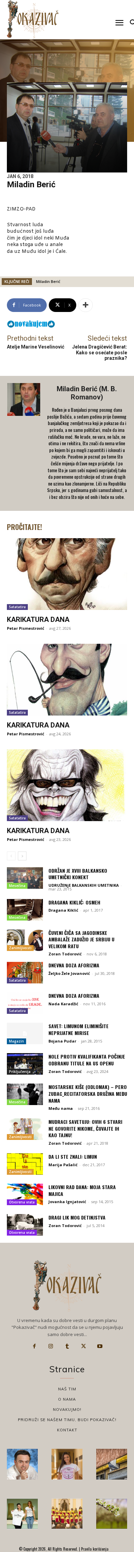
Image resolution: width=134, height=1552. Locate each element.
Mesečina (17, 885)
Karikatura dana (38, 619)
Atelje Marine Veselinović (35, 347)
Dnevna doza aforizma (73, 965)
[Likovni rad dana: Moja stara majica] (25, 1194)
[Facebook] (34, 1346)
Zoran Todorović (65, 953)
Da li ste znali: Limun (72, 1156)
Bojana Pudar (62, 1041)
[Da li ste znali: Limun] (25, 1164)
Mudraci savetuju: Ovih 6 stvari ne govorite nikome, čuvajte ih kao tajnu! (85, 1128)
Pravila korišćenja (94, 1549)
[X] (83, 1346)
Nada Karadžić (63, 1003)
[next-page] (22, 856)
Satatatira (17, 606)
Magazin (16, 1041)
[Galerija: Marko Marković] (111, 1513)
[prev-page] (11, 856)
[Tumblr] (67, 1346)
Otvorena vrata (22, 1202)
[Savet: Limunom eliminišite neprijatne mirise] (25, 1033)
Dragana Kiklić (63, 910)
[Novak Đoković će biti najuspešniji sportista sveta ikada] (22, 1464)
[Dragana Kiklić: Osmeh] (25, 910)
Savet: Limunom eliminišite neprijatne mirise (78, 1029)
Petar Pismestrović (25, 628)
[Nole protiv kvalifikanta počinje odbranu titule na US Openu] (25, 1064)
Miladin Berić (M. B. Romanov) (87, 393)
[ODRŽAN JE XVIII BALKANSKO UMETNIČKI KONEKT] (25, 878)
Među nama (60, 1108)
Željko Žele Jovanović (69, 973)
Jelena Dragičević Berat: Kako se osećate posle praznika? (99, 352)
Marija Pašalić (63, 1164)
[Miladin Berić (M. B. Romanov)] (24, 443)
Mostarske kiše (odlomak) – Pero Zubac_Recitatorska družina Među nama (87, 1093)
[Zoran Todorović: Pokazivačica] (111, 1464)
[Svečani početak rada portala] (67, 1513)
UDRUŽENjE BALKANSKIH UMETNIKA (83, 885)
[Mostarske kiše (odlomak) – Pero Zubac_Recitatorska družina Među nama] (25, 1094)
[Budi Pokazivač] (22, 1513)
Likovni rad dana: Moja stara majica (82, 1190)
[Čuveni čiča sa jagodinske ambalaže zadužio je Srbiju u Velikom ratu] (25, 940)
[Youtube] (99, 1346)
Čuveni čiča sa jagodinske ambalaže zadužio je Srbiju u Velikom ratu (81, 939)
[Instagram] (50, 1346)
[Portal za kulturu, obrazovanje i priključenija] (32, 19)
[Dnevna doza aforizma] (25, 972)
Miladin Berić (48, 281)
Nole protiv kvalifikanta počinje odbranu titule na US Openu (86, 1060)
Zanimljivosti (20, 947)
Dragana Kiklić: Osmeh (74, 902)
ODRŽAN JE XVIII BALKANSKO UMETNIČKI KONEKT (77, 874)
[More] (85, 305)
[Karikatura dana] (67, 574)
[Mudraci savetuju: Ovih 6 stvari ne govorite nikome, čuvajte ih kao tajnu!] (25, 1129)
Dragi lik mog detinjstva (76, 1217)
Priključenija (20, 1071)
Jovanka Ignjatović (67, 1201)
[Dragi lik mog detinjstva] (25, 1225)
